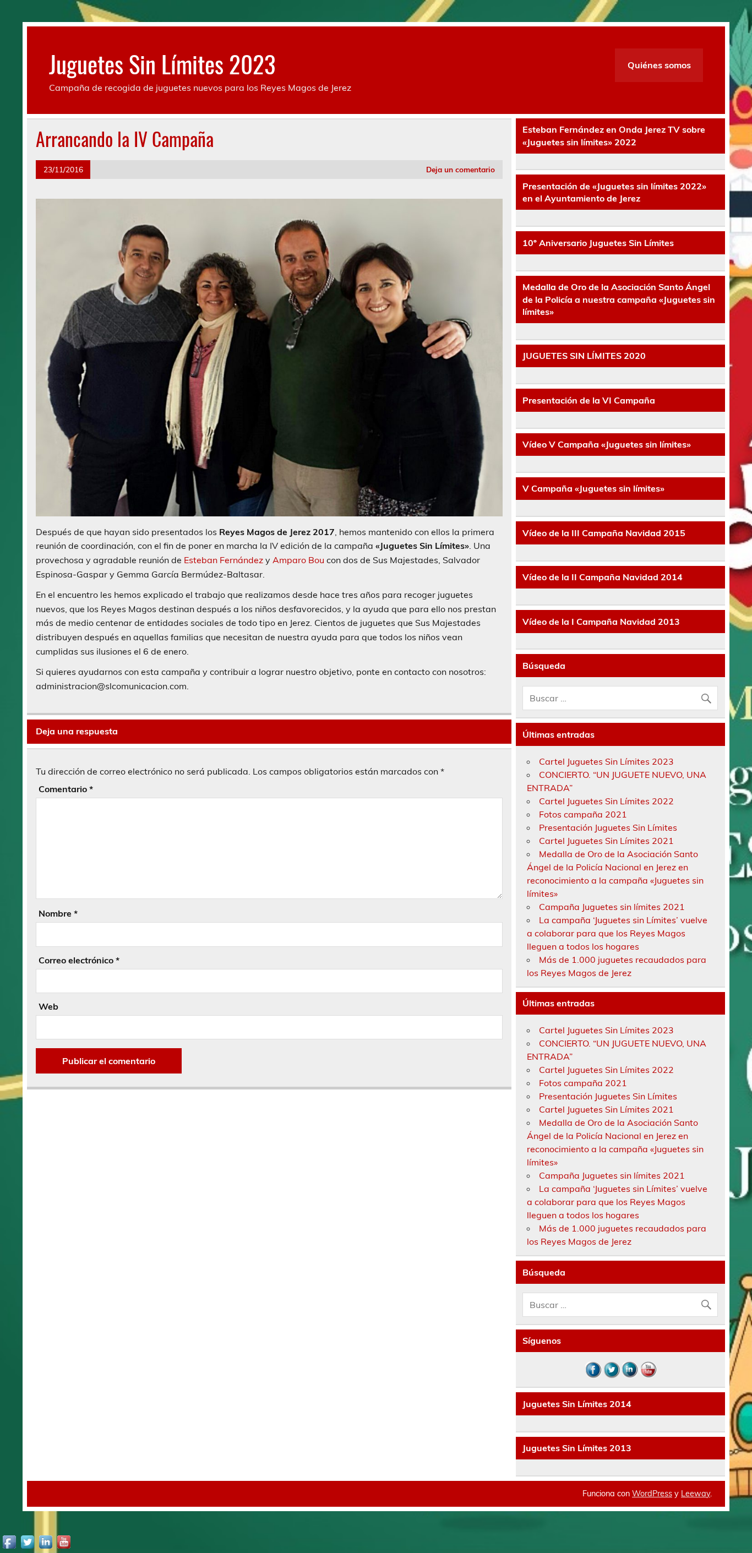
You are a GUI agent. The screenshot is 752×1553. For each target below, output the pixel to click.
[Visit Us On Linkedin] (629, 1375)
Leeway (695, 1493)
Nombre (58, 913)
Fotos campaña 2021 (583, 814)
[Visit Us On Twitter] (611, 1375)
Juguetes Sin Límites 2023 (162, 63)
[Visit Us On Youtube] (648, 1375)
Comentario (66, 788)
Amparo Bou (298, 559)
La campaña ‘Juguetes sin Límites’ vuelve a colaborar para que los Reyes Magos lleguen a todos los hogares (617, 933)
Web (48, 1006)
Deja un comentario (460, 169)
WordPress (652, 1493)
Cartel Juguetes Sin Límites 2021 (606, 840)
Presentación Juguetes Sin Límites (608, 827)
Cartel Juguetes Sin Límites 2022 (606, 801)
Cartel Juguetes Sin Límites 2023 (606, 761)
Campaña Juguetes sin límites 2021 (612, 906)
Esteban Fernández (223, 559)
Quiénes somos (659, 64)
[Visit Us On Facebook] (593, 1375)
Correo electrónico (79, 960)
